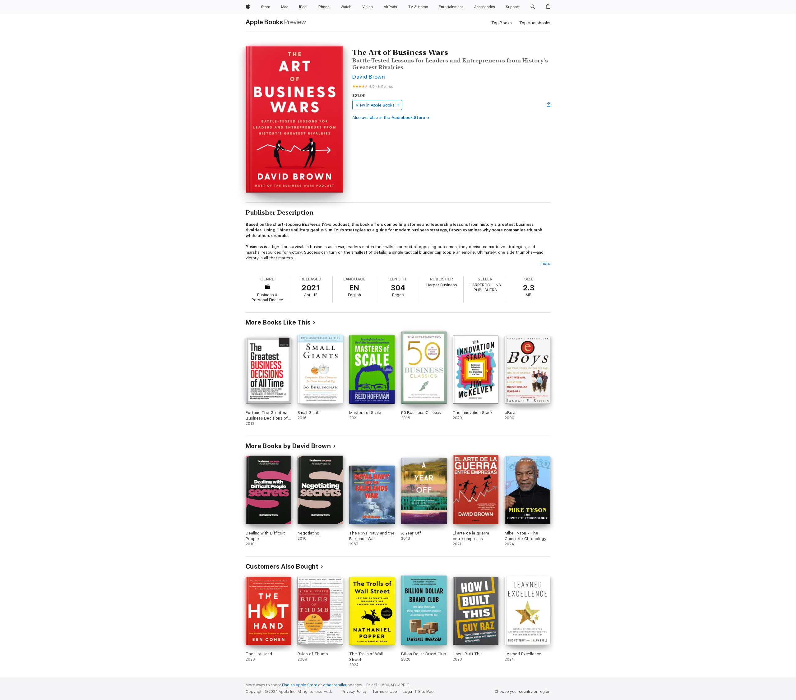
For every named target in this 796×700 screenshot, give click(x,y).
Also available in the (388, 117)
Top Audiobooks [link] (534, 22)
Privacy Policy (354, 691)
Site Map (426, 691)
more (545, 263)
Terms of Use (384, 691)
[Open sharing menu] (549, 105)
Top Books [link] (501, 22)
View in (375, 105)
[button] (533, 7)
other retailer (335, 685)
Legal (408, 691)
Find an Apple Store (299, 685)
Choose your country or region (522, 691)
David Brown (368, 76)
